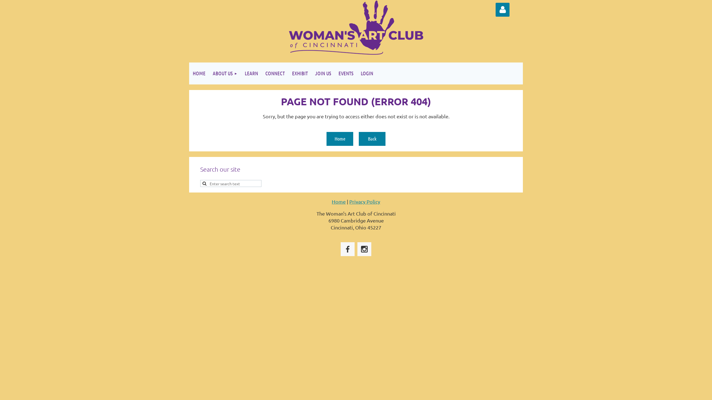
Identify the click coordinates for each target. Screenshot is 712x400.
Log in (503, 10)
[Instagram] (364, 249)
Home (340, 139)
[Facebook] (348, 249)
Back (372, 139)
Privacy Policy (364, 201)
